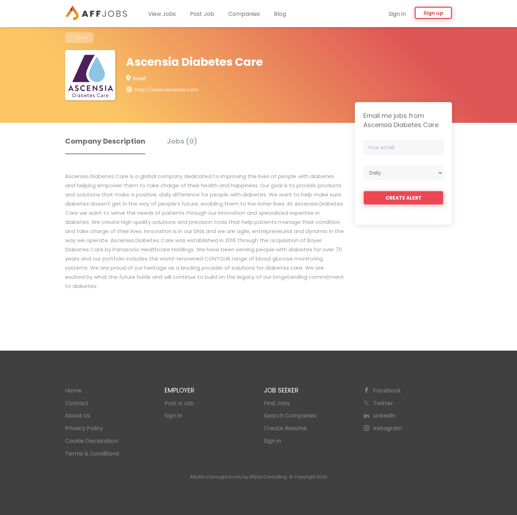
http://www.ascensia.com (166, 89)
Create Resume (285, 428)
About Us (77, 416)
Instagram (387, 428)
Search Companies (290, 416)
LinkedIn (384, 416)
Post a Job (179, 403)
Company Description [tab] (105, 141)
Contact (76, 403)
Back (82, 37)
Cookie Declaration (91, 441)
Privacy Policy (84, 428)
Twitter (383, 403)
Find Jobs (277, 403)
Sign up (433, 13)
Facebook (387, 391)
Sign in (397, 14)
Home (73, 391)
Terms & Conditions (92, 454)
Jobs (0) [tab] (182, 141)
